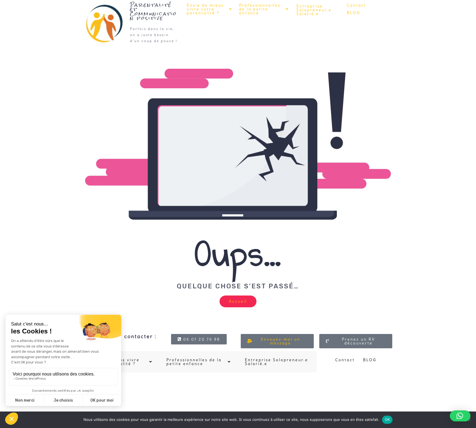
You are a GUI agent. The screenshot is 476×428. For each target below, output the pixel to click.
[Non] (469, 420)
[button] (209, 9)
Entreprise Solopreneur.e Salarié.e (314, 10)
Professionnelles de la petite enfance (259, 9)
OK (387, 419)
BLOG (353, 12)
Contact (356, 5)
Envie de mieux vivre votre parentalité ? (205, 9)
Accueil (238, 301)
